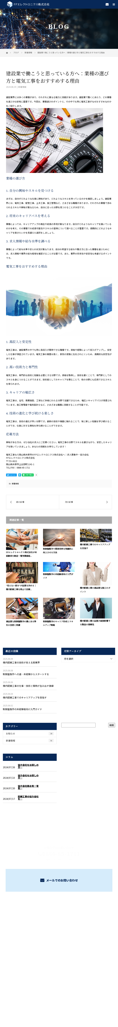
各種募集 (59, 915)
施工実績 (59, 922)
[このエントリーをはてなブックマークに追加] (19, 475)
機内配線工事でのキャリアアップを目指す (25, 697)
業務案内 (59, 909)
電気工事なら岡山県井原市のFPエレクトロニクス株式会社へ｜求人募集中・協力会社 (59, 1007)
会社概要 (59, 936)
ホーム (59, 902)
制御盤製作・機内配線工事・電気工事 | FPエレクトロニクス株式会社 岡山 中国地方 (59, 950)
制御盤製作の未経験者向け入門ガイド (22, 709)
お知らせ (29, 733)
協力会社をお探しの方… (28, 766)
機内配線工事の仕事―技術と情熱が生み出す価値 (28, 686)
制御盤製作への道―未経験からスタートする (26, 674)
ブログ (59, 929)
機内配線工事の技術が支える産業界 (21, 662)
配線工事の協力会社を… (28, 797)
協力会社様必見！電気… (28, 787)
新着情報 (22, 86)
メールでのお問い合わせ (61, 880)
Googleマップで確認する (59, 969)
